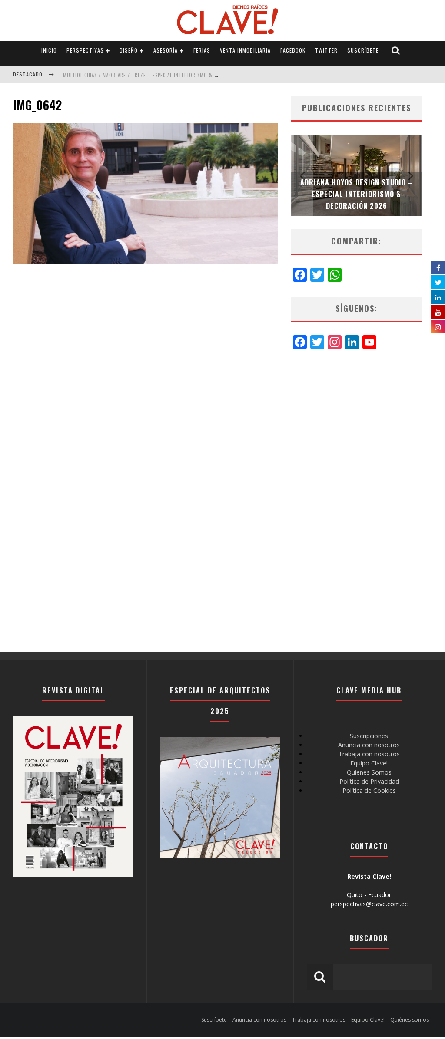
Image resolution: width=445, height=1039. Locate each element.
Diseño (129, 50)
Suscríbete (363, 50)
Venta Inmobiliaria (245, 50)
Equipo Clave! (369, 763)
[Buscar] (396, 50)
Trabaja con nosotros (369, 754)
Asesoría (165, 50)
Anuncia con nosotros (369, 745)
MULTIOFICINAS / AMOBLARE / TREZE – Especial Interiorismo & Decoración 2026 (159, 75)
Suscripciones (369, 736)
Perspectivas (85, 50)
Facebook (293, 50)
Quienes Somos (369, 772)
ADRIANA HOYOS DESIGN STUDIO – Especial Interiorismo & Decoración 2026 (356, 194)
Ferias (201, 50)
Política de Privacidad (369, 781)
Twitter (326, 50)
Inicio (49, 50)
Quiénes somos (409, 1019)
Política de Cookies (369, 790)
